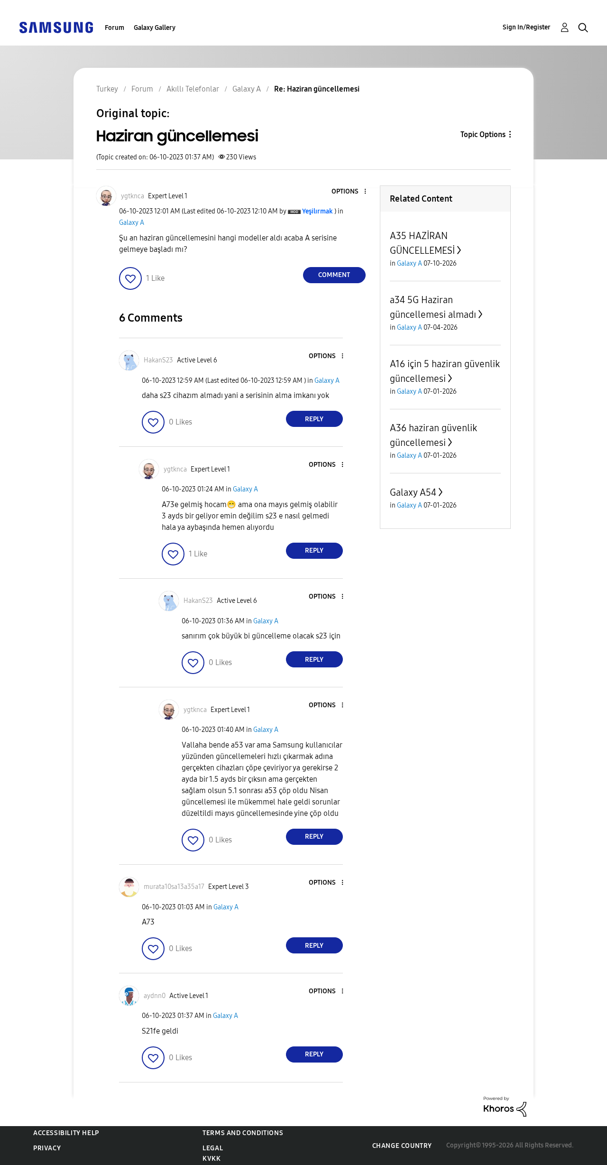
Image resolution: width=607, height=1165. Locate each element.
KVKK (211, 1159)
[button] (349, 191)
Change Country (402, 1146)
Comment (334, 275)
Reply (314, 419)
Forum (114, 28)
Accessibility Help (66, 1133)
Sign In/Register (527, 27)
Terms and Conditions (242, 1133)
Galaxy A (131, 223)
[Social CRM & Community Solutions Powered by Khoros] (505, 1105)
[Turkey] (56, 26)
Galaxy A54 (413, 492)
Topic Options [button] (483, 134)
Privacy (47, 1148)
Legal (212, 1148)
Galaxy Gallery (154, 28)
